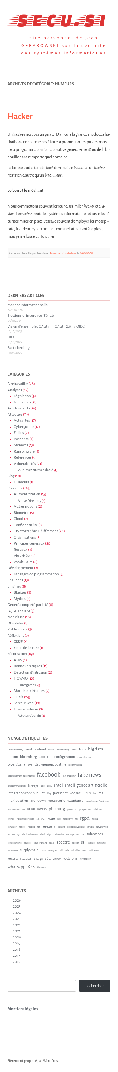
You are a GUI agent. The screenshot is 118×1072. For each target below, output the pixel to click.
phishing (57, 809)
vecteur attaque (19, 858)
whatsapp (16, 866)
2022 (17, 925)
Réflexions (16, 636)
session (11, 834)
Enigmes (14, 586)
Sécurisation (17, 654)
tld (61, 850)
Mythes (20, 599)
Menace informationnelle (28, 305)
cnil (49, 757)
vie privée (42, 858)
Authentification (27, 494)
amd (28, 749)
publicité (97, 809)
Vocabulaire (69, 253)
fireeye (33, 785)
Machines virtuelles (29, 691)
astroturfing (63, 750)
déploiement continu (50, 764)
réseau (47, 826)
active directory (15, 750)
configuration (64, 757)
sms (83, 834)
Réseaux (20, 550)
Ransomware (24, 451)
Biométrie (21, 513)
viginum (57, 859)
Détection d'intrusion (30, 672)
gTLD (49, 786)
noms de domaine (16, 809)
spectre (63, 842)
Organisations (25, 537)
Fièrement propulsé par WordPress (33, 1061)
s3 (55, 827)
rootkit (31, 827)
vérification (85, 859)
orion (31, 809)
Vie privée (22, 556)
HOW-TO (21, 678)
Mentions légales (23, 1009)
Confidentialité (26, 525)
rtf (38, 827)
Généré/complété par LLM (28, 605)
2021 (16, 931)
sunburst (101, 843)
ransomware (45, 818)
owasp (42, 809)
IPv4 (49, 793)
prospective (85, 809)
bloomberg (28, 757)
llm (94, 793)
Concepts (15, 488)
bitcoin (13, 757)
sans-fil (61, 827)
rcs (76, 819)
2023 (16, 919)
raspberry (68, 819)
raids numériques (25, 819)
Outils (18, 697)
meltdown (38, 800)
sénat (43, 850)
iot (43, 793)
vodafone (70, 858)
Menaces (21, 445)
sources (27, 843)
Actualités (22, 421)
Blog (11, 476)
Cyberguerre (24, 427)
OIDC (12, 337)
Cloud (18, 519)
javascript (60, 793)
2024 (17, 913)
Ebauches (15, 580)
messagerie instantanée (66, 800)
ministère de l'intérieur (97, 801)
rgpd (85, 818)
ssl (83, 842)
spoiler (75, 843)
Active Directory (29, 501)
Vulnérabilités (25, 464)
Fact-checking (19, 348)
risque (95, 819)
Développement (20, 568)
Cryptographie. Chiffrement (36, 531)
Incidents (21, 439)
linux (87, 793)
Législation (22, 396)
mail (101, 793)
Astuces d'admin (29, 715)
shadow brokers (30, 834)
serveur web (102, 827)
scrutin (90, 827)
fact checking (69, 776)
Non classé (16, 617)
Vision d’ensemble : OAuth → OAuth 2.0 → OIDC (46, 326)
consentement (84, 757)
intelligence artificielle (86, 785)
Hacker (20, 116)
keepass (75, 793)
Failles (19, 433)
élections (41, 867)
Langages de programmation (36, 574)
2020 (17, 937)
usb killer (75, 850)
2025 (16, 906)
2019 (16, 943)
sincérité (59, 834)
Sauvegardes (27, 685)
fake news (89, 775)
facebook (48, 774)
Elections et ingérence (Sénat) (31, 316)
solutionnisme (15, 843)
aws (74, 749)
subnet (91, 843)
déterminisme (75, 765)
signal (50, 834)
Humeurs (54, 253)
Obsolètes (15, 623)
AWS (18, 660)
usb (67, 850)
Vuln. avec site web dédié (35, 470)
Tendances (22, 402)
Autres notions (25, 507)
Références (22, 457)
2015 (16, 962)
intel (58, 785)
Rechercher (94, 986)
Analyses (15, 390)
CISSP (18, 642)
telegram (53, 850)
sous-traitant (40, 843)
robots (22, 827)
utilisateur (94, 850)
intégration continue (23, 793)
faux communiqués (17, 786)
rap (59, 819)
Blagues (20, 592)
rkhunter (12, 827)
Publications (17, 629)
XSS (31, 866)
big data (95, 749)
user (84, 850)
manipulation (18, 800)
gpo (43, 786)
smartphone (72, 834)
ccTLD (42, 757)
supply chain (29, 850)
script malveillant (76, 827)
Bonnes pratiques (28, 666)
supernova (13, 850)
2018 (16, 950)
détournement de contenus (21, 776)
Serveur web (24, 703)
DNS (30, 765)
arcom (51, 750)
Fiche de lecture (26, 648)
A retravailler (18, 384)
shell (42, 834)
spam (51, 843)
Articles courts (19, 408)
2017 (16, 956)
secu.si (59, 19)
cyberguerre (17, 764)
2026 (17, 900)
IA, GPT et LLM (19, 611)
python (11, 819)
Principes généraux (29, 543)
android (40, 749)
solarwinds (95, 834)
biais (82, 749)
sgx (18, 834)
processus (72, 809)
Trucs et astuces (26, 709)
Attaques (15, 415)
